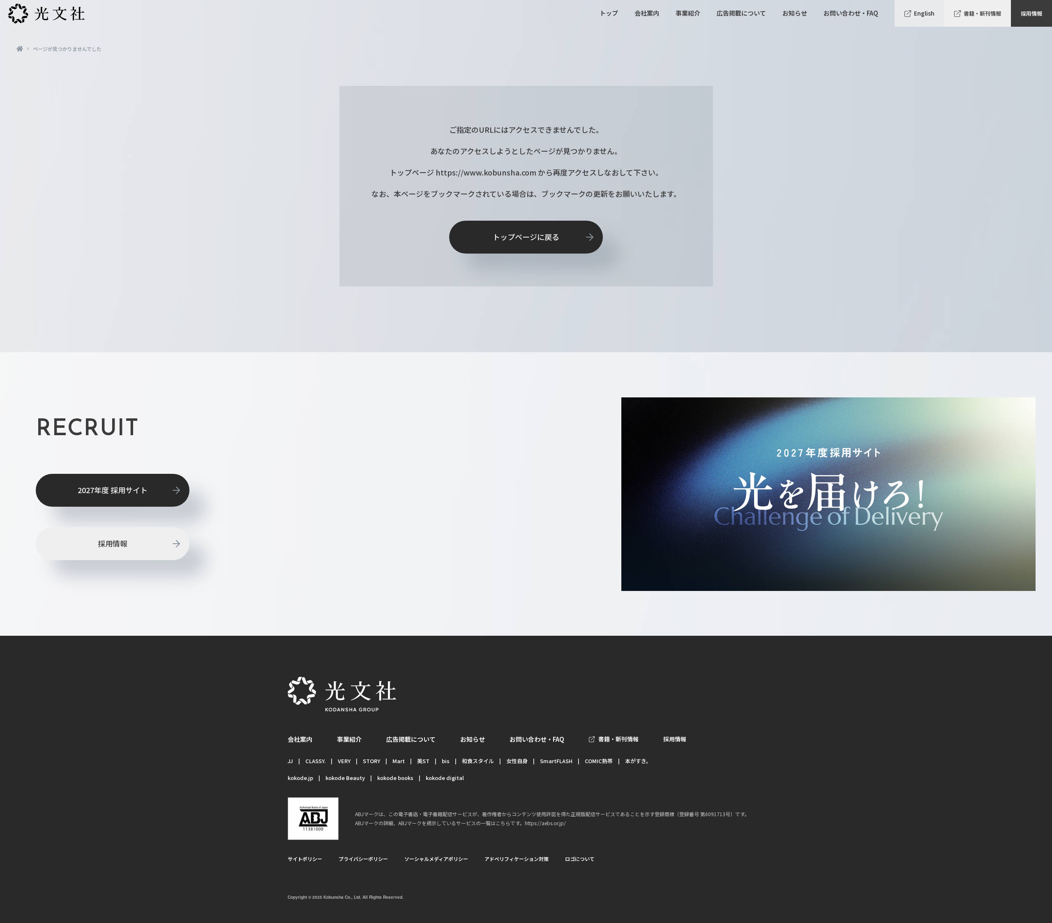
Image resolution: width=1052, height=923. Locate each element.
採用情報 (1031, 13)
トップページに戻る (526, 236)
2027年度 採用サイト (113, 490)
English (924, 13)
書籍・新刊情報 (982, 13)
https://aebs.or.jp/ (545, 822)
